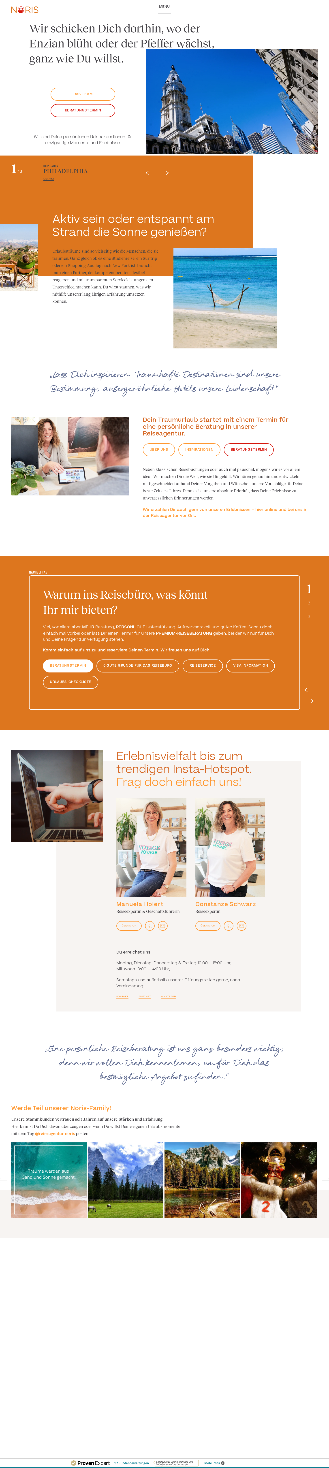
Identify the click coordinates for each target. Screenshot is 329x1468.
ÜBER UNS (159, 449)
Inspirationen (199, 449)
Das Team (83, 94)
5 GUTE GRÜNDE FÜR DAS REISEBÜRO (137, 665)
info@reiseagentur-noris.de (266, 15)
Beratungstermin (83, 110)
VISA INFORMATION (250, 665)
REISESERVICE (203, 665)
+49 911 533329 (263, 9)
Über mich (129, 925)
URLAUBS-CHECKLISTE (70, 682)
